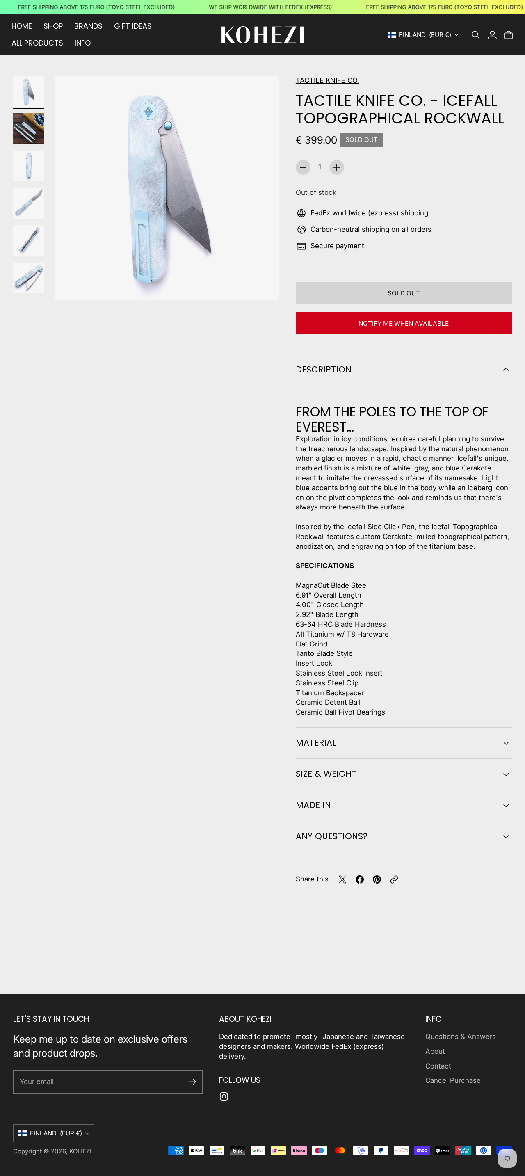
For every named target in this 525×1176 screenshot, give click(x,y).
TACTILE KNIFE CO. (327, 80)
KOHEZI (80, 1151)
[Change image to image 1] (28, 91)
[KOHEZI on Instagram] (224, 1096)
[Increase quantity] (336, 167)
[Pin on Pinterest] (377, 879)
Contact (438, 1066)
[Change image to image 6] (28, 278)
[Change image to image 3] (28, 166)
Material (316, 743)
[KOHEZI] (262, 34)
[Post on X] (342, 879)
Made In (313, 805)
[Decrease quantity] (303, 167)
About (435, 1051)
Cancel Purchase (453, 1080)
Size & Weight (326, 774)
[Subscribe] (192, 1082)
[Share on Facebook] (359, 879)
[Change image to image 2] (28, 128)
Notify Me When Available (403, 323)
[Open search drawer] (476, 35)
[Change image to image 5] (28, 240)
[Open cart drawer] (508, 35)
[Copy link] (394, 879)
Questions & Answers (460, 1036)
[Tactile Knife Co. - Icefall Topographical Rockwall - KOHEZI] (167, 188)
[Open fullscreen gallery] (264, 284)
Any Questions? (332, 836)
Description (324, 369)
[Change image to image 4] (28, 203)
